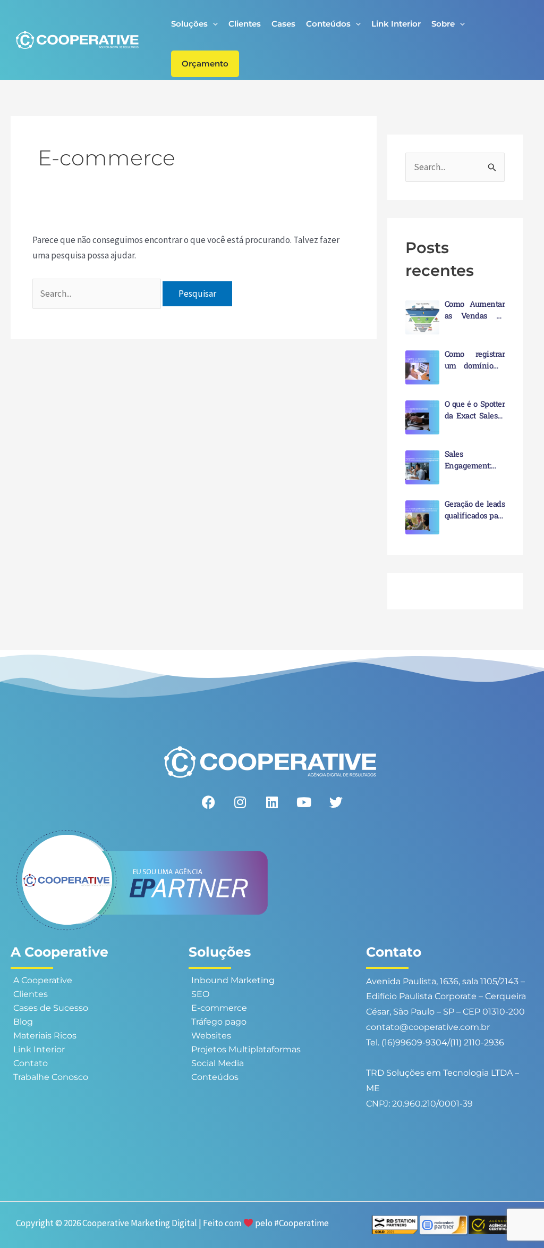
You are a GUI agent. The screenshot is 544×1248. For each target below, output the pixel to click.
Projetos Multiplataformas (246, 1049)
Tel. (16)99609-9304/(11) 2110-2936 (435, 1042)
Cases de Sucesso (50, 1008)
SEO (200, 994)
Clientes (244, 24)
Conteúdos (328, 24)
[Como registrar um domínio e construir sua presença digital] (422, 367)
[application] (213, 24)
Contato (30, 1063)
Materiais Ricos (44, 1036)
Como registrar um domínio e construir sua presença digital (475, 360)
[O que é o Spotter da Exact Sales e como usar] (422, 417)
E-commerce (219, 1008)
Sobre (443, 24)
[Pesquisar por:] (97, 293)
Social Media (217, 1063)
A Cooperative (42, 980)
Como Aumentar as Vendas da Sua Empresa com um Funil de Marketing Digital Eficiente (475, 310)
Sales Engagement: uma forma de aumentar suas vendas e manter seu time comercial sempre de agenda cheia (475, 460)
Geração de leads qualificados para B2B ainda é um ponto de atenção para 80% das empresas (475, 510)
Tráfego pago (218, 1022)
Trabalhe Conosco (50, 1077)
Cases (283, 24)
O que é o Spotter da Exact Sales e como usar (475, 410)
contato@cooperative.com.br (428, 1027)
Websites (211, 1036)
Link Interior (396, 24)
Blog (23, 1022)
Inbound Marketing (233, 980)
